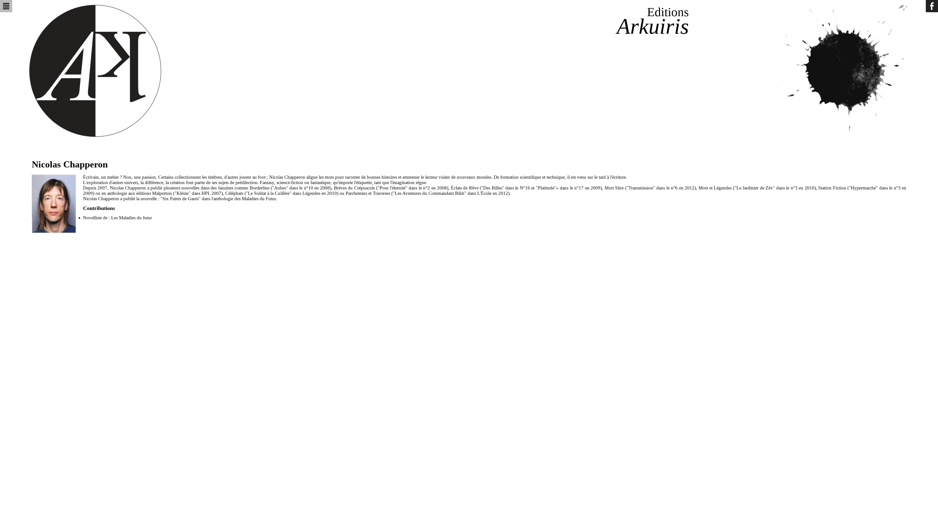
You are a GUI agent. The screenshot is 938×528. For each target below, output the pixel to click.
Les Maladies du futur (131, 217)
